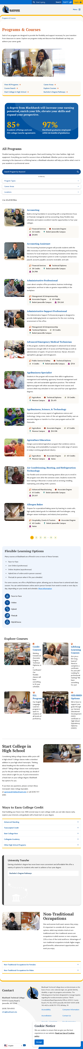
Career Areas (9, 186)
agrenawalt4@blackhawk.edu (15, 792)
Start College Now (11, 833)
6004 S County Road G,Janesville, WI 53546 (11, 1002)
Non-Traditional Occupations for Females (20, 965)
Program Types (10, 181)
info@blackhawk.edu (9, 1012)
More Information (45, 589)
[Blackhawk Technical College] (11, 9)
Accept (39, 1042)
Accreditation (46, 1016)
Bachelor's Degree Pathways (21, 873)
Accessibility (46, 1010)
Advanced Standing (11, 822)
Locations (7, 192)
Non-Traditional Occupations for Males (19, 970)
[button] (13, 1046)
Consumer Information (70, 1010)
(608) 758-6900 (8, 1008)
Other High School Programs (15, 845)
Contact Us (66, 1016)
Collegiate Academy (12, 839)
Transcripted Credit (11, 828)
